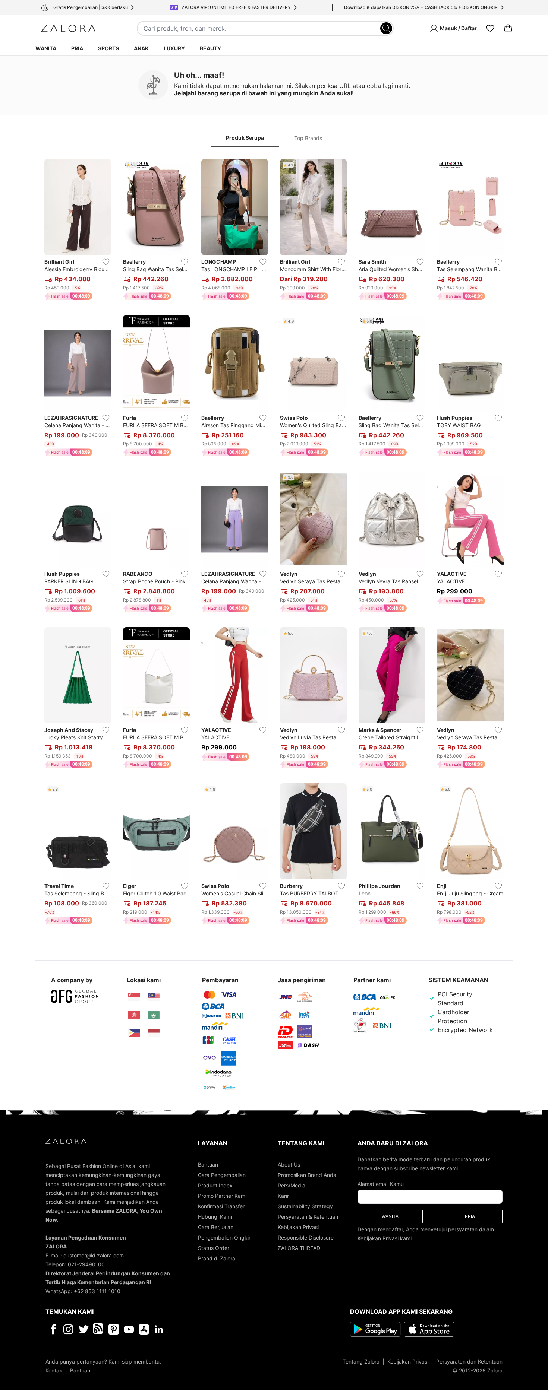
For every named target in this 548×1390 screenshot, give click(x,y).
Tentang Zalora (361, 1361)
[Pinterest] (113, 1329)
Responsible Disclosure (306, 1237)
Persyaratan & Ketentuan (308, 1216)
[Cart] (508, 28)
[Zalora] (68, 28)
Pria (77, 48)
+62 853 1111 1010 (97, 1291)
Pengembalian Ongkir (224, 1237)
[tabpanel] (274, 543)
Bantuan (208, 1164)
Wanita (45, 48)
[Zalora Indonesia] (153, 1032)
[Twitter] (83, 1329)
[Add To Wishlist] (106, 262)
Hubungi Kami (215, 1216)
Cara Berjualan (215, 1227)
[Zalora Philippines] (134, 1032)
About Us (289, 1164)
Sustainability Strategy (305, 1206)
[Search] (386, 28)
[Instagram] (68, 1329)
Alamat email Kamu (381, 1184)
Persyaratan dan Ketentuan (469, 1361)
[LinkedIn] (159, 1329)
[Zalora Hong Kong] (134, 1014)
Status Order (213, 1248)
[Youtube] (128, 1329)
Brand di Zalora (216, 1258)
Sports (108, 48)
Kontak (53, 1370)
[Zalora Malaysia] (153, 997)
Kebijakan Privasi (298, 1227)
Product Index (215, 1185)
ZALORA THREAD (299, 1248)
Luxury (174, 48)
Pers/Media (291, 1185)
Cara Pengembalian (222, 1175)
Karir (283, 1196)
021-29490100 (86, 1264)
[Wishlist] (490, 28)
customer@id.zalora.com (93, 1255)
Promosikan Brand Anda (307, 1175)
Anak (141, 48)
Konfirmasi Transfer (221, 1206)
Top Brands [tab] (308, 138)
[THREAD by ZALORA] (98, 1329)
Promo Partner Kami (222, 1196)
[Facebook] (53, 1329)
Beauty (210, 48)
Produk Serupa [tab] (245, 137)
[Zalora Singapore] (134, 997)
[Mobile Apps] (143, 1329)
